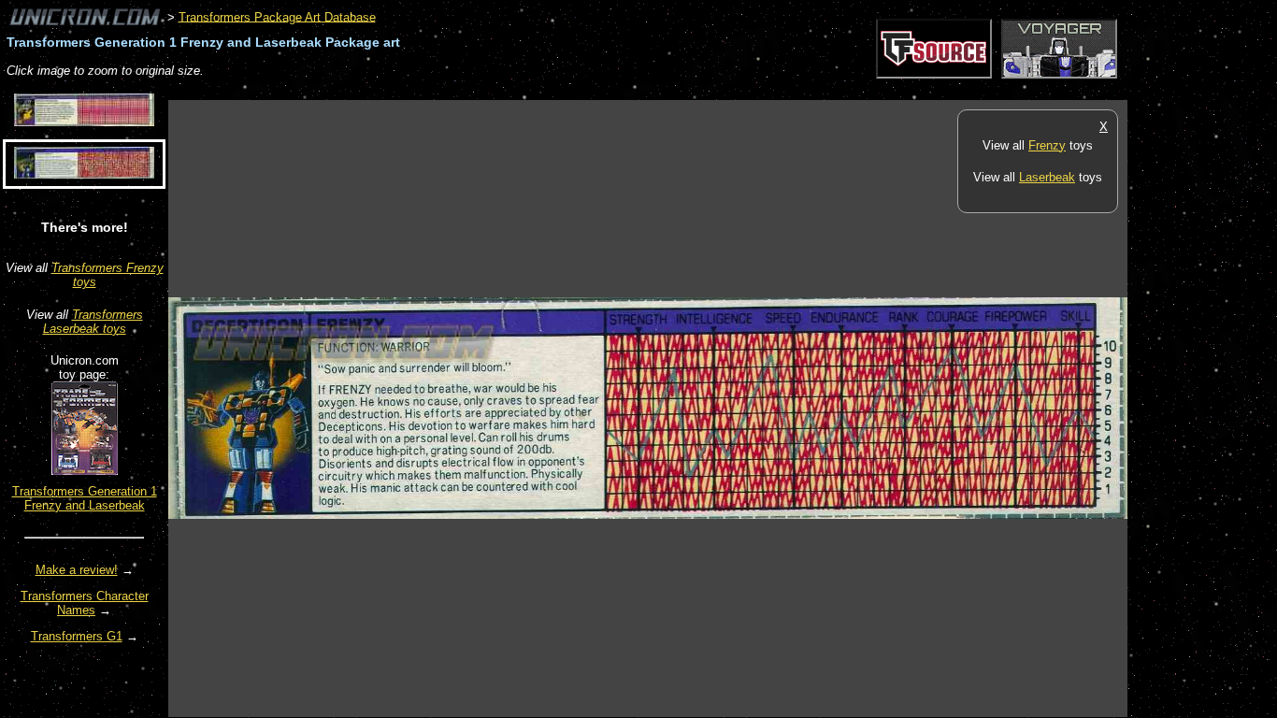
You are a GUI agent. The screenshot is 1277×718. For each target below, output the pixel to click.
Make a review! (77, 570)
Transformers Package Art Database (277, 16)
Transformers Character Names (85, 603)
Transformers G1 (76, 636)
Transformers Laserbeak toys (93, 322)
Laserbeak (1047, 177)
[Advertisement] (508, 90)
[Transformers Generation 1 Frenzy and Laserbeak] (84, 471)
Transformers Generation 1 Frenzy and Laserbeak (84, 498)
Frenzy (1047, 145)
